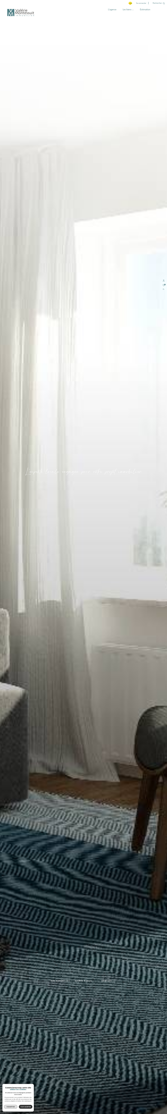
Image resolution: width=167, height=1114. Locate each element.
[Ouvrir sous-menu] (133, 10)
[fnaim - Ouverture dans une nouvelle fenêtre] (130, 4)
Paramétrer (11, 1107)
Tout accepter (25, 1107)
